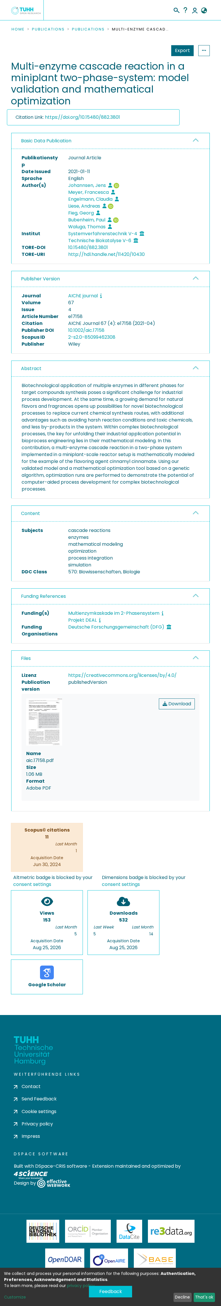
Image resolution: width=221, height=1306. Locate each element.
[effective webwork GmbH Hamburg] (53, 1183)
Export (182, 50)
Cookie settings (39, 1111)
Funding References (43, 596)
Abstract (31, 368)
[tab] (110, 141)
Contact (31, 1086)
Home (18, 29)
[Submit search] (176, 9)
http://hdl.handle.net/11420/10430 (106, 254)
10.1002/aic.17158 (86, 330)
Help (185, 10)
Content (30, 513)
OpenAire (109, 1260)
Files (26, 658)
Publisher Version (40, 278)
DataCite (129, 1231)
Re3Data (171, 1231)
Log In (195, 10)
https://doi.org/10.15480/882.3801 (82, 117)
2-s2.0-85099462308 (91, 337)
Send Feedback (39, 1099)
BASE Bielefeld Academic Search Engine (155, 1260)
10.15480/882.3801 (88, 247)
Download (179, 703)
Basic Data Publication (46, 140)
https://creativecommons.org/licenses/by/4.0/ (122, 675)
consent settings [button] (32, 884)
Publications (48, 29)
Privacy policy (37, 1124)
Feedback (110, 1291)
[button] (203, 10)
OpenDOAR (64, 1260)
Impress (31, 1136)
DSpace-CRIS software (61, 1166)
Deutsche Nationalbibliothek (42, 1231)
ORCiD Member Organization (88, 1231)
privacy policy (81, 1285)
